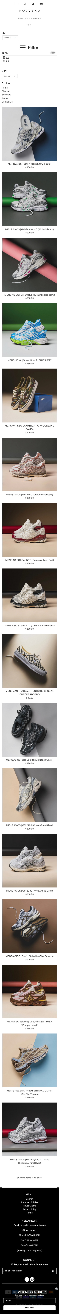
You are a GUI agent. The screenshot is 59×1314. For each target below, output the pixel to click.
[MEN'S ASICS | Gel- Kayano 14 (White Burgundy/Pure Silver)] (29, 1129)
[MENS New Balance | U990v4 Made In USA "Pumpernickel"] (29, 991)
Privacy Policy (29, 1209)
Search (29, 1199)
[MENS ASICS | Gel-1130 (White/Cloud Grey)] (29, 860)
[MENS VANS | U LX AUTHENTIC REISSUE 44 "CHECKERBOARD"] (29, 661)
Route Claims (29, 1206)
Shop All (6, 91)
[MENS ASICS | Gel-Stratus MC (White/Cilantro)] (29, 199)
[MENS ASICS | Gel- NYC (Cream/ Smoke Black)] (29, 595)
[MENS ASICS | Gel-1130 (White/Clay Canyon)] (29, 926)
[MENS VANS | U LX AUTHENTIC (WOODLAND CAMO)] (29, 395)
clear (53, 53)
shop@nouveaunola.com (33, 1225)
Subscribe (29, 1308)
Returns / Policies (29, 1202)
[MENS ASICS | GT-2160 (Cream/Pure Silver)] (29, 795)
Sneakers (6, 95)
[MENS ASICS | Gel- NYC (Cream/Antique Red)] (29, 530)
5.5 (7, 58)
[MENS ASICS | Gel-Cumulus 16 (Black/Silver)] (29, 730)
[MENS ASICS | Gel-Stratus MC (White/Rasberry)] (29, 265)
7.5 (28, 18)
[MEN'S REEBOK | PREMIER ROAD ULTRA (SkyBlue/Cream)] (29, 1060)
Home (20, 18)
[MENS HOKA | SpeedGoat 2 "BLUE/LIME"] (29, 330)
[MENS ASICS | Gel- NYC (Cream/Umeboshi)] (29, 464)
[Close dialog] (56, 1289)
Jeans (5, 98)
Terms (29, 1213)
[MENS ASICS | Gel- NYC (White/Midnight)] (29, 134)
